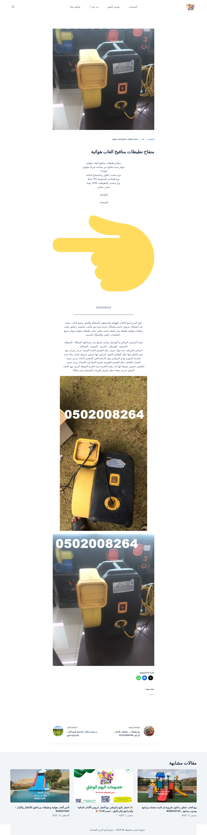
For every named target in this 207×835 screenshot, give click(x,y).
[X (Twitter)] (110, 715)
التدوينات (133, 6)
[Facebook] (123, 715)
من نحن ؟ (93, 6)
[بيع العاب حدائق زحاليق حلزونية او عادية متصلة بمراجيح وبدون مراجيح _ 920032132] (167, 785)
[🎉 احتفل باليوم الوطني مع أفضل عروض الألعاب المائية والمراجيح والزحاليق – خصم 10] (103, 785)
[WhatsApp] (84, 715)
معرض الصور (113, 6)
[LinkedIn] (97, 715)
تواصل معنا (75, 6)
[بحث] (13, 7)
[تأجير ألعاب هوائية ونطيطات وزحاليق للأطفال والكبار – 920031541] (39, 785)
